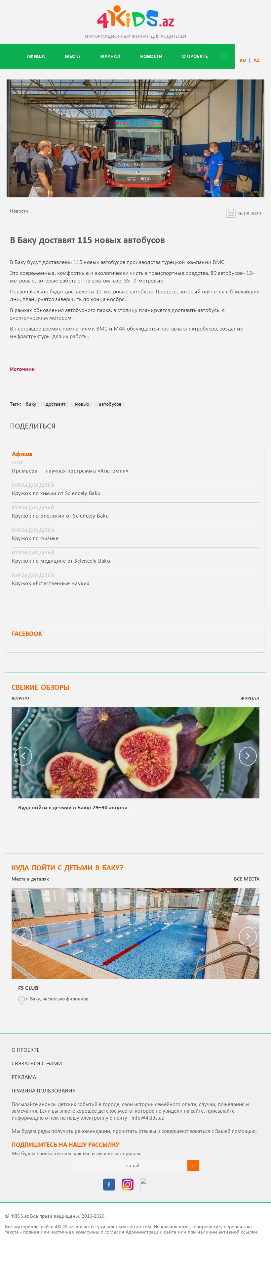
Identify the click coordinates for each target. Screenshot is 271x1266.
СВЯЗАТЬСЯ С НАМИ (37, 1064)
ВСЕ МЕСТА (246, 879)
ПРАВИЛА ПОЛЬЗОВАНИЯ (44, 1091)
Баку (31, 404)
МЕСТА (72, 56)
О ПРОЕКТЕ (195, 56)
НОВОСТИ (151, 56)
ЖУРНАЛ (110, 56)
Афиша (36, 56)
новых (81, 404)
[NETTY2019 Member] (154, 1185)
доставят (54, 404)
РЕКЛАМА (24, 1077)
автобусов (109, 404)
